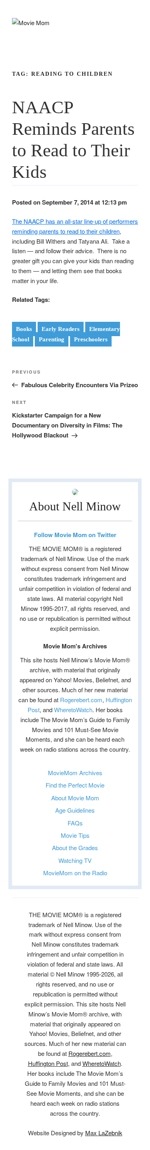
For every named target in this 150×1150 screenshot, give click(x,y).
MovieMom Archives (75, 772)
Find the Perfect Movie (75, 785)
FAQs (75, 823)
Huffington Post (48, 1063)
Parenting (51, 339)
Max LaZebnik (103, 1132)
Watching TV (75, 860)
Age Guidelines (75, 810)
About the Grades (75, 847)
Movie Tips (75, 835)
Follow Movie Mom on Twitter (75, 534)
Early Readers (61, 329)
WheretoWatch (73, 709)
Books (24, 329)
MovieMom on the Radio (75, 872)
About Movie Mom (75, 798)
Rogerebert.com (81, 699)
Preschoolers (91, 339)
